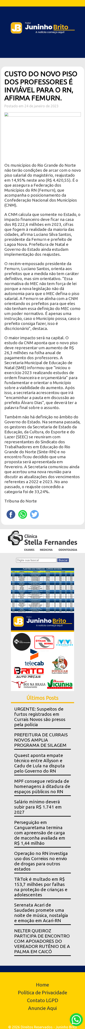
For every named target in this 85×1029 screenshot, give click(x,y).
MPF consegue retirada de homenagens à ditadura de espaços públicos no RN (42, 786)
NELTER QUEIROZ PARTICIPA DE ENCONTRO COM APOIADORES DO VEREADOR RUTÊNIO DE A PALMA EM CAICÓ (42, 941)
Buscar (63, 560)
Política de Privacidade (42, 992)
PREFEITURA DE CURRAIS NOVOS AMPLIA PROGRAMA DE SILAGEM (41, 740)
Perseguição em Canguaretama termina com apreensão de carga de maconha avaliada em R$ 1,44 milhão (39, 833)
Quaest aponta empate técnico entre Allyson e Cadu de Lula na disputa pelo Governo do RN (39, 763)
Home (42, 984)
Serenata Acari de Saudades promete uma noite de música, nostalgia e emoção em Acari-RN (41, 912)
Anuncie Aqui (42, 1008)
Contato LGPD (42, 1000)
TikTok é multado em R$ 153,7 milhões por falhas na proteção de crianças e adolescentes (40, 887)
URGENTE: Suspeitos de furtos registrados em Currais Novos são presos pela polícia (39, 716)
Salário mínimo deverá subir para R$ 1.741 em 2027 (38, 807)
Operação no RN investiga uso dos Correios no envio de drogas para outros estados (41, 861)
